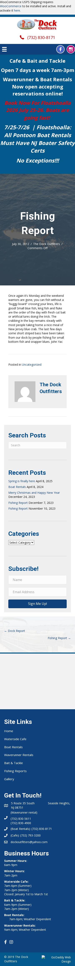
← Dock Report (14, 631)
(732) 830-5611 (21, 819)
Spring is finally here (21, 481)
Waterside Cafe (15, 739)
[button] (60, 49)
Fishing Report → (59, 638)
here (17, 10)
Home (8, 731)
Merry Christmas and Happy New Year (34, 493)
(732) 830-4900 (21, 823)
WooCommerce (10, 6)
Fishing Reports (15, 771)
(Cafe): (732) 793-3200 (26, 835)
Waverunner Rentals (18, 755)
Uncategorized (31, 364)
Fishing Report (18, 503)
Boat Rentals (17, 487)
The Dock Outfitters (46, 244)
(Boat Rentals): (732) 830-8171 (31, 829)
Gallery (9, 779)
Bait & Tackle (13, 763)
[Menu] (4, 49)
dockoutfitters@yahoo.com (29, 842)
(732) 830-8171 (41, 37)
